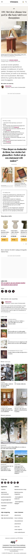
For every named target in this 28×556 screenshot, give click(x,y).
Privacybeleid (12, 545)
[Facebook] (5, 483)
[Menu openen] (2, 2)
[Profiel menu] (23, 2)
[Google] (2, 483)
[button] (20, 545)
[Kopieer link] (2, 291)
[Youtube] (11, 483)
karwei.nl (16, 127)
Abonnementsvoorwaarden (19, 547)
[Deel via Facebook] (9, 291)
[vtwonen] (14, 2)
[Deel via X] (13, 291)
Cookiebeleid (6, 545)
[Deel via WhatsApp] (6, 291)
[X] (18, 483)
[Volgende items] (26, 244)
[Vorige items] (24, 244)
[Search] (26, 2)
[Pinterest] (15, 483)
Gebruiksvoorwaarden (7, 547)
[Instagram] (8, 483)
